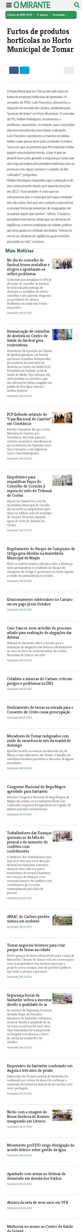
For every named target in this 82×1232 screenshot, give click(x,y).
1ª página (42, 14)
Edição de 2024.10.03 (19, 14)
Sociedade (59, 14)
